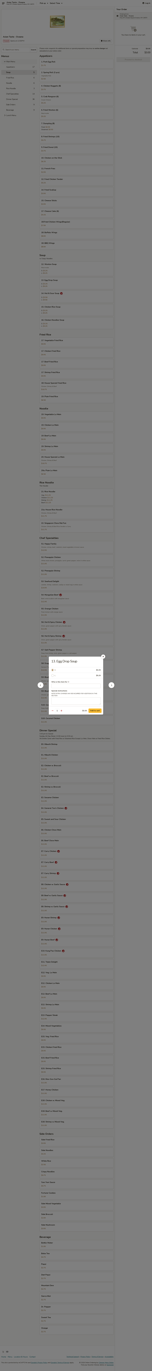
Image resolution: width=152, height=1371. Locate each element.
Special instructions (59, 691)
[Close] (103, 657)
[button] (40, 687)
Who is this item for (59, 682)
